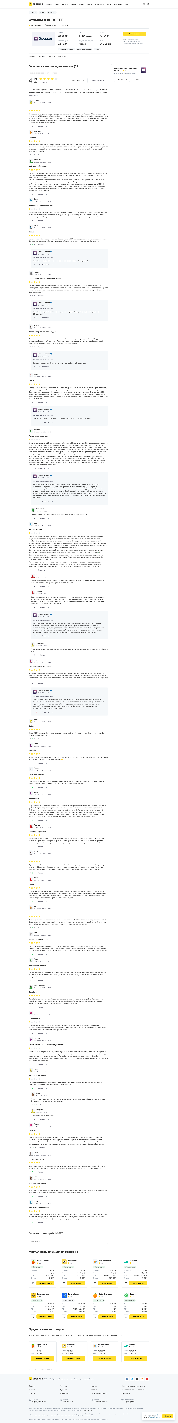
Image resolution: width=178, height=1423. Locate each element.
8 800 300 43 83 (68, 1402)
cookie (157, 1415)
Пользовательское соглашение (133, 1390)
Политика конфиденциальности (133, 1386)
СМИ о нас (63, 1386)
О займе (32, 56)
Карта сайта (125, 1394)
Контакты (62, 56)
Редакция (63, 1390)
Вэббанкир (72, 1260)
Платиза (133, 1260)
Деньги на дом (43, 1294)
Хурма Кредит (43, 1260)
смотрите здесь (87, 1410)
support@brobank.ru (39, 1402)
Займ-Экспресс (105, 1294)
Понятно (168, 1416)
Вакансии (94, 1386)
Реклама (94, 1390)
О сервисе (32, 1386)
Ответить (41, 126)
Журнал (49, 4)
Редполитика (64, 1394)
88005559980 (122, 79)
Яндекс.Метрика (154, 1417)
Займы (42, 12)
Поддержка (51, 56)
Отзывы (32, 1394)
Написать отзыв (98, 80)
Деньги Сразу (73, 1294)
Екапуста (133, 1294)
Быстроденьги (105, 1260)
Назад (34, 12)
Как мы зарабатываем (99, 1394)
